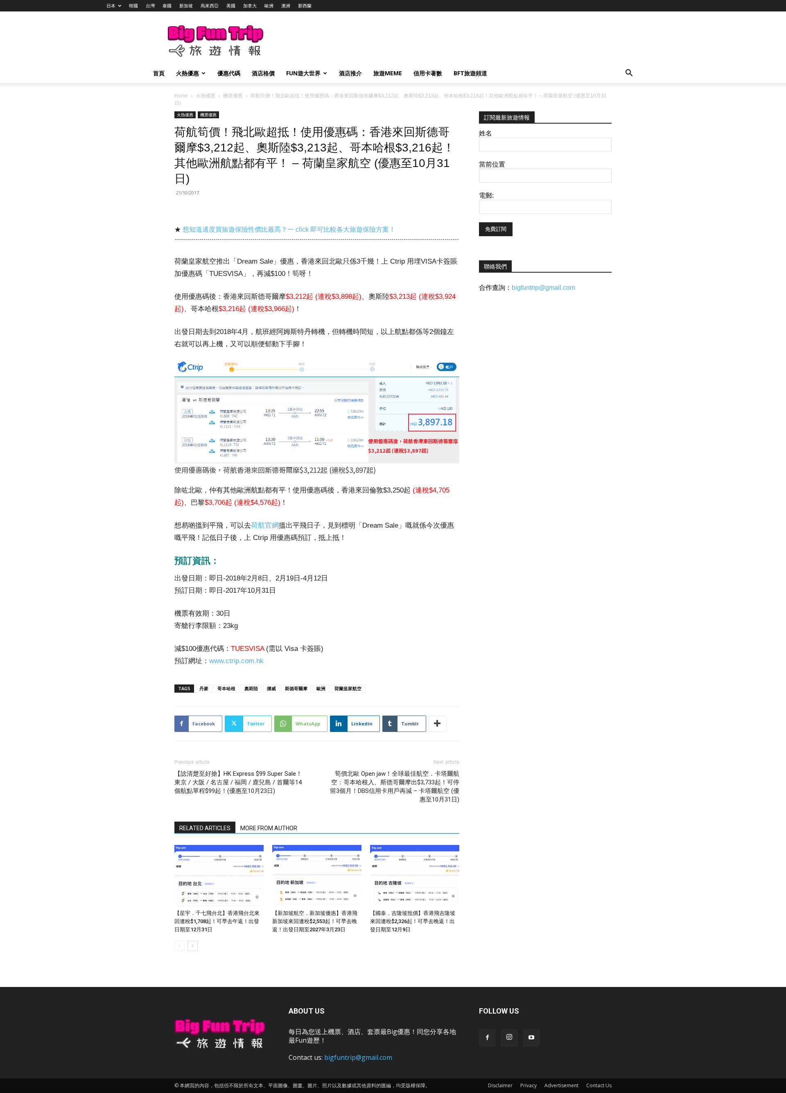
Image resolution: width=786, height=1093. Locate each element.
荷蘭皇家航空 (347, 688)
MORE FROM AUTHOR (268, 828)
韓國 (133, 5)
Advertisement (561, 1085)
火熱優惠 (187, 73)
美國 (230, 5)
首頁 (159, 73)
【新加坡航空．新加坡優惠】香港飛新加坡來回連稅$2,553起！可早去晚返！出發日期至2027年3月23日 (314, 921)
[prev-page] (179, 946)
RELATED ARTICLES (204, 828)
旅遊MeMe (387, 73)
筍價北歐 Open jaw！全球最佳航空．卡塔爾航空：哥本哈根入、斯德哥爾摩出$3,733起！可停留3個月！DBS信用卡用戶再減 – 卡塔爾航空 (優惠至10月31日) (394, 786)
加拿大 (250, 5)
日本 (110, 5)
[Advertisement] (436, 41)
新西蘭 (305, 5)
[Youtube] (531, 1038)
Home (181, 96)
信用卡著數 (427, 73)
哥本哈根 (226, 688)
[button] (629, 74)
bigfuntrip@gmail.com (543, 287)
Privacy (528, 1085)
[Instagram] (509, 1038)
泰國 (167, 5)
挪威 (271, 688)
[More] (438, 724)
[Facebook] (487, 1038)
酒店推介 (350, 73)
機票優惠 (233, 96)
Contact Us (599, 1085)
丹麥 (203, 688)
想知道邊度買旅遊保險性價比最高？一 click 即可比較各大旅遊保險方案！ (289, 229)
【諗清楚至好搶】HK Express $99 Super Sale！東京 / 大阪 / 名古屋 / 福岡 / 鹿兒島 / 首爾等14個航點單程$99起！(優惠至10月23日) (238, 782)
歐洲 (268, 5)
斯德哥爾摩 (296, 688)
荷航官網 (265, 525)
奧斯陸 (251, 688)
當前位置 (492, 164)
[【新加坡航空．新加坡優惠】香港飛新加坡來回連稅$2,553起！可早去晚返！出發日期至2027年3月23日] (316, 875)
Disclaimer (500, 1085)
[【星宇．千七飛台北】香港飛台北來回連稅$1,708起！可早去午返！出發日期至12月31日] (219, 875)
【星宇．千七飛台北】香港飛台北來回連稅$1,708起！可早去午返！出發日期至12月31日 (217, 921)
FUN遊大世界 (303, 73)
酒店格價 (263, 73)
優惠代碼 (228, 73)
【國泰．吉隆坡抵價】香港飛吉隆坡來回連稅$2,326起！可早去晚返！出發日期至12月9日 (412, 921)
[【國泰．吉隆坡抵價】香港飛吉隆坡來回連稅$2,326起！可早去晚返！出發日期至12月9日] (414, 875)
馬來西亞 (210, 5)
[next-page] (192, 946)
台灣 (150, 5)
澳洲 (285, 5)
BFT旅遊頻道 (470, 73)
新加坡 (186, 5)
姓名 (485, 133)
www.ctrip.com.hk (236, 661)
